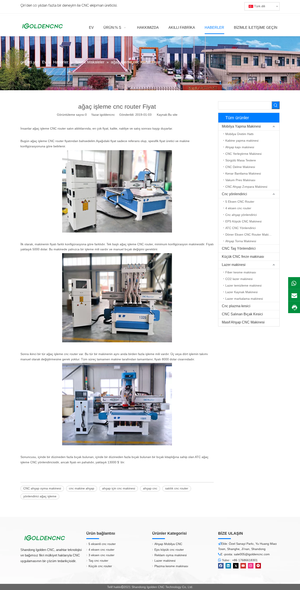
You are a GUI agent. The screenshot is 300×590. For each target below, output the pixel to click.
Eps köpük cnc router (169, 549)
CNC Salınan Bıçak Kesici (242, 314)
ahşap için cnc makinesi (118, 488)
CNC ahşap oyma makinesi (42, 488)
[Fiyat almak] (294, 307)
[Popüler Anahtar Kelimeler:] (276, 105)
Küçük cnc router (100, 566)
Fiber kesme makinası (240, 272)
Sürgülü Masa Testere (240, 160)
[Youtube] (243, 565)
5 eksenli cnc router (102, 544)
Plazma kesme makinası (171, 566)
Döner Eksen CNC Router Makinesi (249, 234)
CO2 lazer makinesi (239, 279)
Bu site (172, 114)
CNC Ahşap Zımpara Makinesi (246, 186)
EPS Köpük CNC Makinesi (243, 221)
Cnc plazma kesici (236, 306)
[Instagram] (250, 565)
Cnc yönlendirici (234, 194)
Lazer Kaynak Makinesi (241, 292)
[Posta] (294, 295)
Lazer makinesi (234, 265)
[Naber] (294, 283)
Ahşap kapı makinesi (239, 147)
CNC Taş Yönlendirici (239, 248)
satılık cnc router (176, 488)
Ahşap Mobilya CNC (168, 544)
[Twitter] (236, 565)
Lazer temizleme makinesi (243, 285)
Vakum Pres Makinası (240, 180)
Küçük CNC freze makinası (243, 256)
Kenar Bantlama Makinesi (243, 173)
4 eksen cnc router (238, 208)
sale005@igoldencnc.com (252, 554)
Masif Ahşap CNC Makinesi (243, 322)
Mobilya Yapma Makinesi (241, 126)
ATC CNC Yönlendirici (240, 228)
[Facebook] (221, 565)
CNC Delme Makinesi (240, 167)
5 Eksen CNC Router (239, 201)
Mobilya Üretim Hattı (239, 134)
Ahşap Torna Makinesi (240, 241)
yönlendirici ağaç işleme (39, 496)
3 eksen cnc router (101, 555)
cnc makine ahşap (81, 488)
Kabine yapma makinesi (241, 140)
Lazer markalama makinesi (244, 298)
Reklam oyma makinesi (170, 555)
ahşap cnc (150, 488)
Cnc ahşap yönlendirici (241, 215)
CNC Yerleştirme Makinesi (243, 153)
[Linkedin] (228, 565)
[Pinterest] (258, 565)
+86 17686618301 (245, 560)
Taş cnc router (98, 560)
